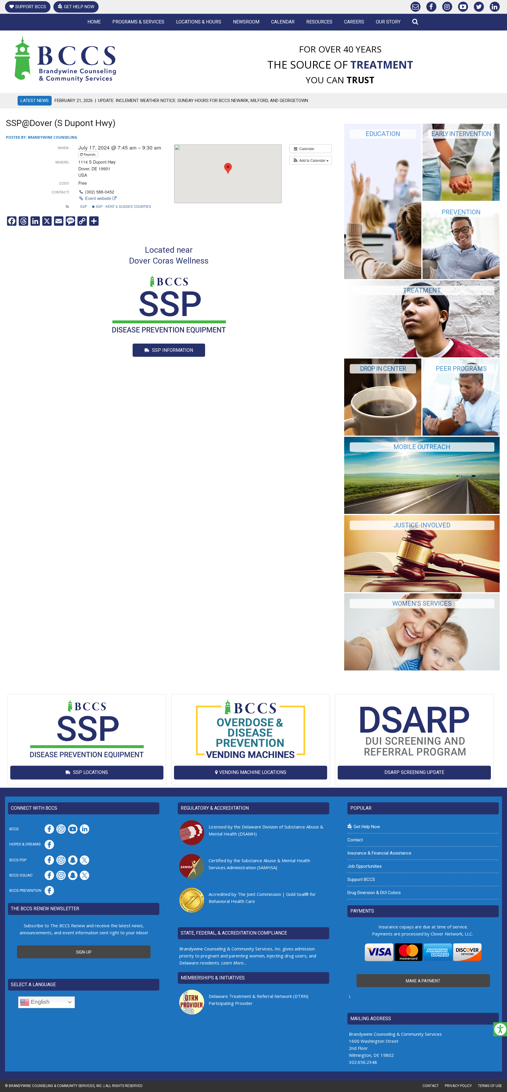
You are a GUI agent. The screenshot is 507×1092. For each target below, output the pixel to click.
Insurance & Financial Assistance (379, 853)
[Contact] (415, 5)
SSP (83, 206)
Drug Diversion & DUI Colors (374, 892)
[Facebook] (431, 5)
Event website (98, 198)
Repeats (90, 154)
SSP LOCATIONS (90, 772)
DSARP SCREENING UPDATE (414, 772)
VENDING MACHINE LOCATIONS (252, 772)
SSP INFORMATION (172, 350)
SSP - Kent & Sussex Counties (123, 206)
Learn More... (234, 963)
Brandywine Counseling (52, 137)
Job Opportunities (364, 866)
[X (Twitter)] (478, 5)
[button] (311, 160)
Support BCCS (30, 6)
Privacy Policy (458, 1086)
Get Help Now (79, 6)
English (39, 1002)
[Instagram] (447, 5)
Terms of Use (490, 1086)
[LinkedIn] (494, 5)
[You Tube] (463, 5)
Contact (355, 840)
